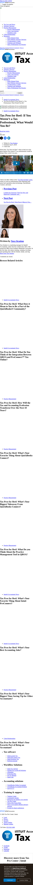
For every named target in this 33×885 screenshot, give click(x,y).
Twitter (6, 847)
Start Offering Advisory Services (16, 39)
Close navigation (5, 6)
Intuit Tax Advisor (12, 769)
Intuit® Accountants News (11, 99)
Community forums (13, 798)
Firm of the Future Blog (14, 803)
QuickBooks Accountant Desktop (17, 787)
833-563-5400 (11, 827)
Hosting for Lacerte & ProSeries (16, 770)
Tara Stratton (14, 143)
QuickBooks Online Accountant (16, 785)
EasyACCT (10, 788)
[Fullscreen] (31, 172)
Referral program (12, 761)
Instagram (6, 849)
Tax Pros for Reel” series (25, 180)
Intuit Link (10, 777)
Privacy (6, 819)
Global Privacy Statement (19, 868)
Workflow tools (11, 33)
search (2, 91)
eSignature (10, 772)
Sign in (22, 47)
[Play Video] (1, 172)
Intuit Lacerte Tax (12, 756)
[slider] (15, 172)
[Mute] (24, 172)
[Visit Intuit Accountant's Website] (9, 2)
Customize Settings (23, 880)
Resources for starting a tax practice (17, 799)
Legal (5, 817)
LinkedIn (6, 851)
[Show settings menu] (28, 172)
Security (6, 821)
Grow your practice (13, 31)
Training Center (11, 796)
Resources (7, 36)
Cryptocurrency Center (14, 41)
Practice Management (10, 28)
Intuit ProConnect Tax (13, 757)
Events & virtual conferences (15, 808)
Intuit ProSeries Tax (13, 759)
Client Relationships (9, 34)
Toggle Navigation (7, 4)
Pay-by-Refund (11, 775)
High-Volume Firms (13, 38)
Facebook (6, 846)
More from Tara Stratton (7, 253)
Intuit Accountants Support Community (10, 47)
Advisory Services (9, 26)
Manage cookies (8, 824)
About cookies (8, 822)
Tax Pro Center (11, 801)
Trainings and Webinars (14, 43)
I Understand (10, 880)
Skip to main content (6, 1)
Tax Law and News (9, 24)
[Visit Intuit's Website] (2, 2)
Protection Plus (11, 774)
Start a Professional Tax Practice (16, 44)
